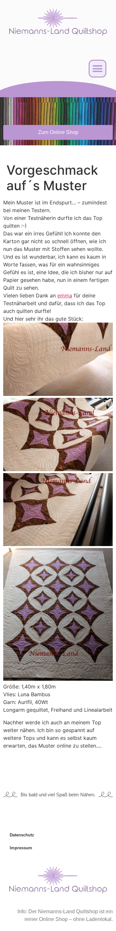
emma (64, 295)
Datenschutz (22, 835)
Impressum (21, 847)
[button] (98, 69)
